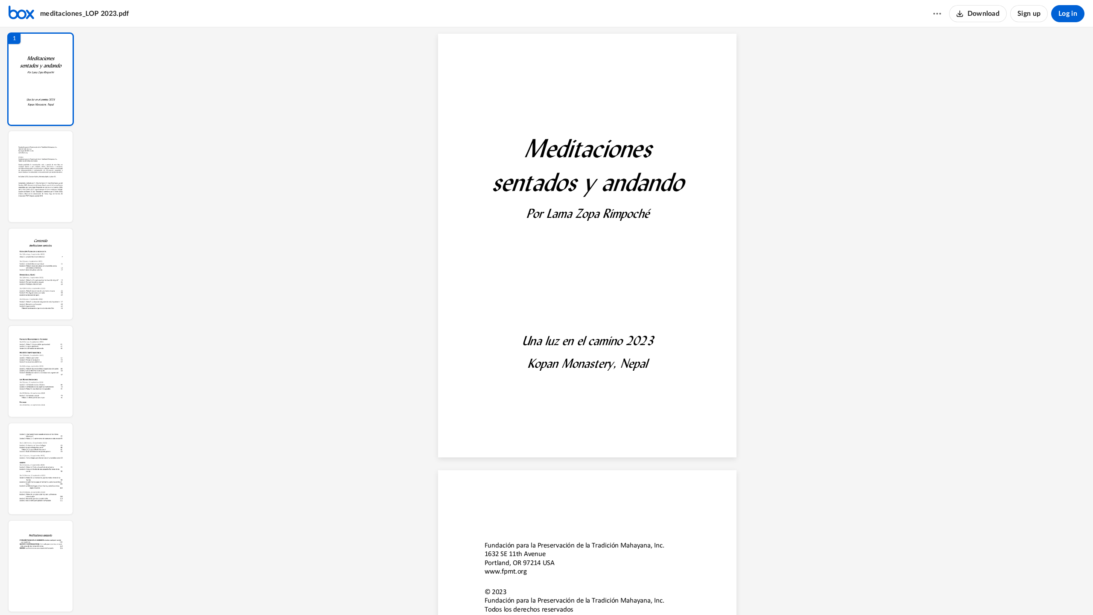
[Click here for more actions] (937, 13)
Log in (1067, 13)
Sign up (1028, 13)
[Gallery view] (652, 594)
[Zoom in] (619, 594)
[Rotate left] (636, 594)
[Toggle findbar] (523, 594)
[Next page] (572, 594)
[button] (41, 79)
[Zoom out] (589, 594)
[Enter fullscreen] (667, 594)
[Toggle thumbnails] (507, 594)
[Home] (21, 14)
